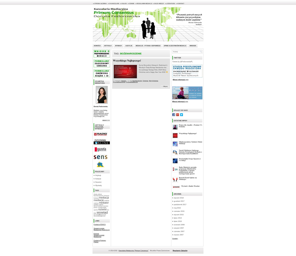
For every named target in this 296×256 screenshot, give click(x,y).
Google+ (175, 238)
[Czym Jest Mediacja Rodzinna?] (101, 167)
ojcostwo (105, 206)
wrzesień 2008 (179, 225)
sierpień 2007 (179, 228)
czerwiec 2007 (179, 231)
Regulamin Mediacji (144, 3)
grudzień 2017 (179, 201)
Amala (95, 194)
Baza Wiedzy (159, 3)
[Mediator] (102, 103)
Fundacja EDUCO (100, 224)
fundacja (96, 198)
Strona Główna (100, 3)
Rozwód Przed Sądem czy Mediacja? (188, 178)
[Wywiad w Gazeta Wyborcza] (101, 152)
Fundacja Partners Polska (100, 241)
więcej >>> (106, 120)
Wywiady (118, 46)
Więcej (165, 86)
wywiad (102, 212)
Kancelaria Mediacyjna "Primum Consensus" (134, 250)
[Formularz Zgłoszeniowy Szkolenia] (102, 67)
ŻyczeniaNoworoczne (119, 82)
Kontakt (180, 3)
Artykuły (108, 46)
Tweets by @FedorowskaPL (182, 61)
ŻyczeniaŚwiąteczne (132, 82)
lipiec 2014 (178, 218)
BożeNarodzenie (137, 80)
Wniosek (193, 46)
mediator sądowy (98, 204)
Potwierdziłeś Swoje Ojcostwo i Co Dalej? (190, 160)
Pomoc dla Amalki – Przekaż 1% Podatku (190, 126)
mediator (104, 202)
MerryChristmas (153, 80)
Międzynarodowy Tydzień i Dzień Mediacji (190, 143)
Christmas (145, 80)
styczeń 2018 (179, 198)
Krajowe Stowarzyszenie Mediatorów (99, 235)
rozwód (102, 209)
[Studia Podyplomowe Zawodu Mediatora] (187, 77)
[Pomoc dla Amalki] (187, 99)
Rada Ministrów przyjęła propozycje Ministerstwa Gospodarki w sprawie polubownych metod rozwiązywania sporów (187, 170)
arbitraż (100, 194)
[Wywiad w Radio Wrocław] (101, 136)
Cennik (131, 3)
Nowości (97, 46)
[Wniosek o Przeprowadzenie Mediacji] (102, 57)
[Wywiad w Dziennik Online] (101, 141)
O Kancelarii (114, 3)
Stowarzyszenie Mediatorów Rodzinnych (102, 229)
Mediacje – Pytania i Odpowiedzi (148, 46)
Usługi (124, 3)
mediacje (99, 200)
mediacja (104, 197)
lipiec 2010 (178, 221)
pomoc (95, 207)
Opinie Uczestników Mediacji (175, 46)
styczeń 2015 (179, 214)
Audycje (128, 46)
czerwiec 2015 (179, 211)
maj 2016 (177, 208)
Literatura (170, 3)
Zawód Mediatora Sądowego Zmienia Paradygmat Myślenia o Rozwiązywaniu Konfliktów (190, 152)
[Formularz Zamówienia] (102, 76)
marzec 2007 (178, 235)
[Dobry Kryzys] (101, 158)
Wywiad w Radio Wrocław (190, 186)
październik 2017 (180, 204)
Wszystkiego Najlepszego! (127, 60)
